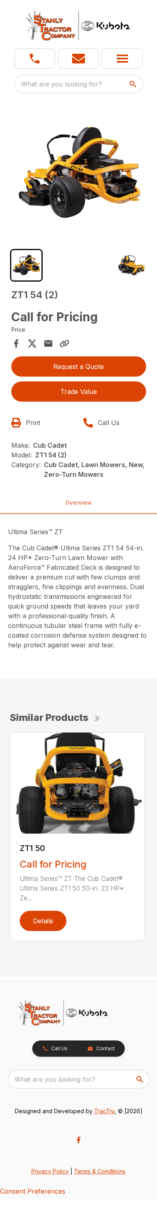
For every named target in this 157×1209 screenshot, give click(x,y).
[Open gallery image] (78, 173)
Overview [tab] (78, 502)
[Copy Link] (64, 343)
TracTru (104, 1111)
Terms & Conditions (100, 1171)
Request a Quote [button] (78, 366)
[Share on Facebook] (16, 343)
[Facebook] (78, 1140)
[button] (34, 58)
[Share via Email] (48, 343)
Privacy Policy (50, 1171)
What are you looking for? (61, 84)
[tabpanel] (78, 175)
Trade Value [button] (78, 392)
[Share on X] (32, 343)
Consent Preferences (32, 1191)
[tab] (26, 265)
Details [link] (43, 921)
